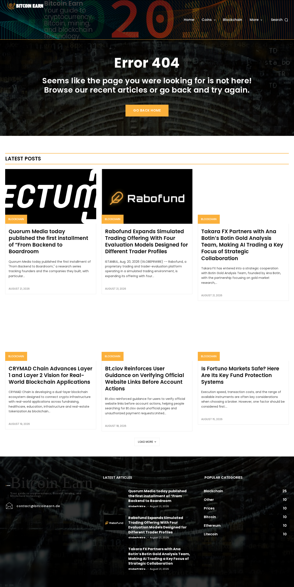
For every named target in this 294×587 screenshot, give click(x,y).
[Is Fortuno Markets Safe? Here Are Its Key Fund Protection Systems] (243, 333)
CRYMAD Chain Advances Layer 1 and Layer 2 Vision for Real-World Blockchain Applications (50, 375)
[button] (280, 19)
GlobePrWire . (137, 506)
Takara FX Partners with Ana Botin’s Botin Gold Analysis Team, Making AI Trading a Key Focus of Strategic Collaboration (242, 245)
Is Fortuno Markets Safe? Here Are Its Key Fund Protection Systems (240, 375)
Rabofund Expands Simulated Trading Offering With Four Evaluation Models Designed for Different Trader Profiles (146, 241)
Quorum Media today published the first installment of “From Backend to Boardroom (48, 241)
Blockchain (16, 219)
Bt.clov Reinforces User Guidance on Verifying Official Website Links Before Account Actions (144, 378)
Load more (145, 442)
